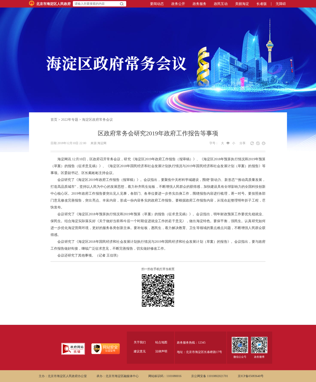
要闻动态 (157, 4)
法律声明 (161, 351)
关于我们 (140, 342)
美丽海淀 (242, 4)
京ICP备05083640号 (251, 376)
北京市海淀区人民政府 (53, 4)
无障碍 (281, 4)
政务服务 (199, 4)
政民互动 (221, 4)
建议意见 (140, 351)
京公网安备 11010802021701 (209, 376)
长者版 (261, 4)
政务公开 (178, 4)
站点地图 (161, 342)
